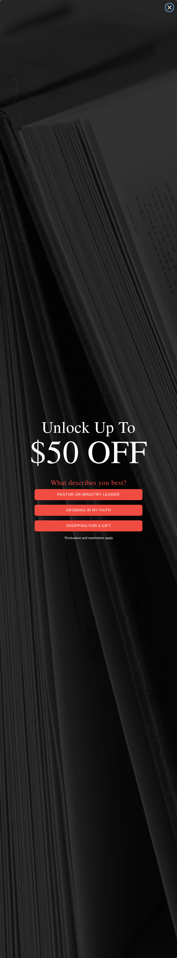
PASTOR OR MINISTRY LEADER (88, 494)
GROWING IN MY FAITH (88, 510)
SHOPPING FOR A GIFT (88, 526)
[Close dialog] (169, 7)
